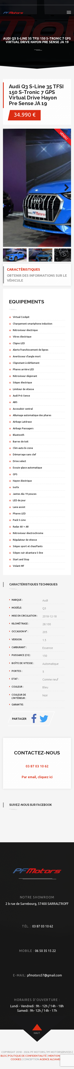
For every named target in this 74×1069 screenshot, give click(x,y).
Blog (4, 1055)
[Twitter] (43, 719)
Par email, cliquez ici (37, 777)
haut (37, 1033)
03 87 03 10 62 (37, 766)
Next (65, 188)
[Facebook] (34, 719)
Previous (9, 188)
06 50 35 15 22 (45, 951)
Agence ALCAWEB (50, 1059)
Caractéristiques (23, 269)
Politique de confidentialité (27, 1055)
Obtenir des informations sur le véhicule (37, 278)
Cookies (16, 1059)
